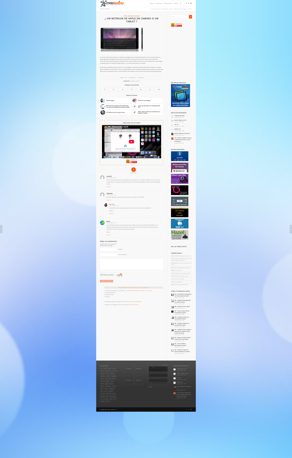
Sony (102, 399)
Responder (108, 186)
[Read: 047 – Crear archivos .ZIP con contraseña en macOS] (172, 311)
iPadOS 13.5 (177, 129)
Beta (112, 371)
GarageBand (114, 376)
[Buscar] (180, 3)
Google (102, 378)
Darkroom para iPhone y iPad (183, 273)
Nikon (102, 391)
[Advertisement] (181, 54)
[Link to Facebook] (188, 3)
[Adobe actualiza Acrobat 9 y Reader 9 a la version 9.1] (291, 229)
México (102, 388)
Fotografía (103, 376)
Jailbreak (102, 383)
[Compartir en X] (113, 89)
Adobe (105, 368)
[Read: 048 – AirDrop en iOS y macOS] (172, 307)
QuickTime (103, 393)
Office (105, 391)
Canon (116, 371)
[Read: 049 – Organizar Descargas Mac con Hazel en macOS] (172, 301)
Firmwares (112, 373)
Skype (107, 396)
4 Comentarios (132, 77)
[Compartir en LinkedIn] (140, 89)
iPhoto (102, 381)
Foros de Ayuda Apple (133, 301)
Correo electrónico (123, 254)
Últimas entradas (105, 9)
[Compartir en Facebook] (104, 89)
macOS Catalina (180, 279)
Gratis (106, 378)
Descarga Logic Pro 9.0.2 (185, 256)
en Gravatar (132, 304)
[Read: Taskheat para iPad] (172, 116)
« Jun (150, 387)
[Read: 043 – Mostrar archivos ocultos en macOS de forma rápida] (172, 338)
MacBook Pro (108, 386)
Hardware (131, 16)
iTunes (112, 381)
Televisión (106, 399)
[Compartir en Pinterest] (131, 89)
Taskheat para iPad (179, 115)
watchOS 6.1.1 (179, 270)
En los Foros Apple (179, 246)
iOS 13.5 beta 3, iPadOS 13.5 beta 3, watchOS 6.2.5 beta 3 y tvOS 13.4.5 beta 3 (182, 139)
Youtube (107, 401)
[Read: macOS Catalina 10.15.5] (172, 120)
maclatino (173, 273)
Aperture (102, 371)
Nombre (121, 249)
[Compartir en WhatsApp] (122, 89)
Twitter (111, 399)
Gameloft (108, 376)
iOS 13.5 (176, 124)
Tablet (138, 81)
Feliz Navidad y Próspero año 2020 (182, 267)
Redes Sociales (113, 393)
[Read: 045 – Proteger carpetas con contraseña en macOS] (172, 324)
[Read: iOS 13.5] (172, 125)
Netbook (132, 81)
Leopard (111, 383)
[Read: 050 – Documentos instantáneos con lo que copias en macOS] (172, 294)
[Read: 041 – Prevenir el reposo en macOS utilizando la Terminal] (172, 350)
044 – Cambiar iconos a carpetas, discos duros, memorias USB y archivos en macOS (182, 331)
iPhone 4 (114, 378)
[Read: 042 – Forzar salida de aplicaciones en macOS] (172, 344)
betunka (142, 77)
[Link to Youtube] (191, 3)
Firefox (107, 373)
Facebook (103, 373)
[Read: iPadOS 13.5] (172, 129)
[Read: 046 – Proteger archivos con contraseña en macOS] (172, 317)
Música (106, 388)
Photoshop (110, 391)
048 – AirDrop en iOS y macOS (182, 306)
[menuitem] (152, 3)
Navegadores (112, 388)
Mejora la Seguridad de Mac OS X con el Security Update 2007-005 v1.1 (181, 259)
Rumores (137, 16)
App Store (108, 371)
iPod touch (107, 381)
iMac (110, 378)
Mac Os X (114, 386)
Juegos (107, 383)
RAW (107, 393)
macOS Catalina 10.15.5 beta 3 (182, 133)
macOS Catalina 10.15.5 (180, 120)
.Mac (102, 368)
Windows (102, 401)
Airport (109, 368)
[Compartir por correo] (158, 89)
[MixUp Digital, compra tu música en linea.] (1, 229)
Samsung (102, 396)
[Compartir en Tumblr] (149, 89)
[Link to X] (186, 3)
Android (114, 368)
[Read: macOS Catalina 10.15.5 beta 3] (172, 134)
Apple (125, 16)
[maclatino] (112, 3)
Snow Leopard (113, 396)
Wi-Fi (115, 399)
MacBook (102, 386)
